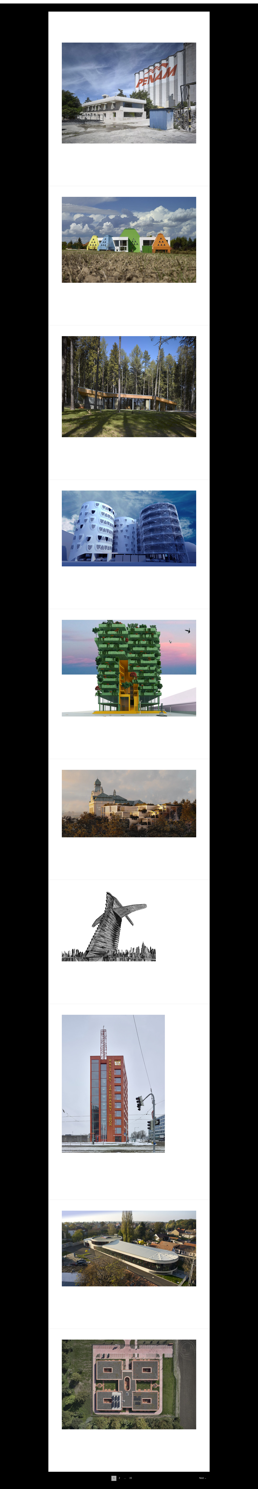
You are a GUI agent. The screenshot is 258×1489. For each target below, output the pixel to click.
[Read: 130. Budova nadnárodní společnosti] (109, 926)
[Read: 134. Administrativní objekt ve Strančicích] (129, 93)
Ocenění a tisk (163, 1)
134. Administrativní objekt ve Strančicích (93, 149)
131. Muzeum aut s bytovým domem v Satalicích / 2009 (104, 1291)
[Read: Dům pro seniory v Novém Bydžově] (129, 1384)
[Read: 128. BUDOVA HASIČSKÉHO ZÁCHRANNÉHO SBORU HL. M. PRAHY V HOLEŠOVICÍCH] (113, 1083)
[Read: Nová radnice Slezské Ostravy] (129, 803)
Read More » (67, 171)
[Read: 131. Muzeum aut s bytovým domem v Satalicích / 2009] (129, 1248)
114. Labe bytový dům (78, 722)
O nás (150, 1)
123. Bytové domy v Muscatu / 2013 (89, 572)
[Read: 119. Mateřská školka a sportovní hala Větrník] (129, 239)
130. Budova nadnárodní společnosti (89, 967)
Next (202, 1478)
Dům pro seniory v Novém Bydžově (89, 1435)
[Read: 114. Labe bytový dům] (129, 668)
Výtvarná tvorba (201, 1)
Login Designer (136, 1)
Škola (187, 1)
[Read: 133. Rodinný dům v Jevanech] (129, 386)
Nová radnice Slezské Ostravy (85, 842)
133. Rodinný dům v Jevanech (85, 442)
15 (130, 1478)
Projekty (177, 1)
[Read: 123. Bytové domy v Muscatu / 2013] (129, 528)
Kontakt (122, 1)
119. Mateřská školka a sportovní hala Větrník (96, 288)
